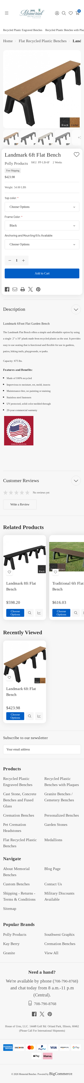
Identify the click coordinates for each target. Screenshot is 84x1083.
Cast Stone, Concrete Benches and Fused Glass (19, 800)
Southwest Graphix (59, 934)
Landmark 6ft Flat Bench (21, 691)
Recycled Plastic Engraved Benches (22, 30)
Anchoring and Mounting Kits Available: (29, 235)
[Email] (16, 289)
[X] (32, 289)
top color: (11, 198)
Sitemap (9, 908)
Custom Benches (16, 884)
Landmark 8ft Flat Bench (21, 586)
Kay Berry (11, 943)
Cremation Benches (18, 815)
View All (51, 953)
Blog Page (52, 868)
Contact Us (53, 884)
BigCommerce (60, 1073)
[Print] (24, 289)
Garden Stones (55, 824)
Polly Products (14, 934)
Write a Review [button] (19, 504)
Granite (9, 953)
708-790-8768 (65, 981)
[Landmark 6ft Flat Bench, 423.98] (24, 662)
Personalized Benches (61, 815)
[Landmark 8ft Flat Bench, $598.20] (24, 556)
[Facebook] (9, 289)
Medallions (53, 840)
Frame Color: (13, 217)
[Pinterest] (40, 289)
